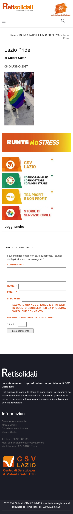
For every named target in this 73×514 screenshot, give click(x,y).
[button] (64, 21)
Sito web (13, 298)
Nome (12, 286)
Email (12, 292)
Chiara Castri (17, 58)
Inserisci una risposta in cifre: (30, 317)
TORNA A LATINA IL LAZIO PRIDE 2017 (39, 35)
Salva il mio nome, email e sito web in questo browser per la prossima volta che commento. (39, 308)
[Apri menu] (4, 21)
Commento (15, 264)
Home (13, 35)
